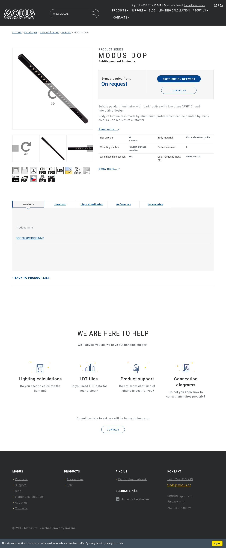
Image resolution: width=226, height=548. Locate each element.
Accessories (75, 479)
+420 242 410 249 (180, 479)
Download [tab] (60, 204)
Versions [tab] (28, 204)
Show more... (108, 129)
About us (199, 10)
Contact (113, 429)
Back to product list (32, 277)
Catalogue (30, 32)
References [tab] (123, 204)
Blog (152, 10)
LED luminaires (49, 32)
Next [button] (90, 148)
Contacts (120, 17)
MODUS (17, 32)
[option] (52, 89)
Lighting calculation (174, 10)
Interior (66, 32)
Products (119, 10)
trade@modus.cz (194, 5)
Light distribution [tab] (92, 204)
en (221, 5)
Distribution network (179, 79)
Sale (70, 485)
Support (137, 10)
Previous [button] (15, 148)
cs (215, 5)
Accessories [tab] (155, 204)
